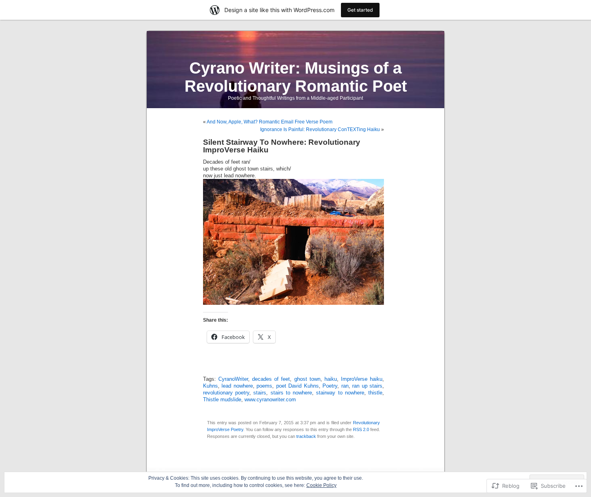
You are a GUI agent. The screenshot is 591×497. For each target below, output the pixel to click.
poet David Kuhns (297, 386)
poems (264, 386)
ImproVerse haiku (361, 379)
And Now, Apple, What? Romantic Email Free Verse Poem (269, 122)
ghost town (307, 379)
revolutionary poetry (226, 393)
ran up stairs (367, 386)
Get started (360, 10)
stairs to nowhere (291, 393)
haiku (330, 379)
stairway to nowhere (340, 393)
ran (345, 386)
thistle (375, 393)
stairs (259, 393)
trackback (306, 436)
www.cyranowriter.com (270, 400)
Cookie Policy (321, 485)
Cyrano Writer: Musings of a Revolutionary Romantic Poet (296, 77)
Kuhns (210, 386)
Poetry (329, 386)
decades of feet (271, 379)
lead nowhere (237, 386)
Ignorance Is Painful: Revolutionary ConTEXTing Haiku (320, 129)
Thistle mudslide (222, 400)
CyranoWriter (233, 379)
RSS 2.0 (361, 429)
